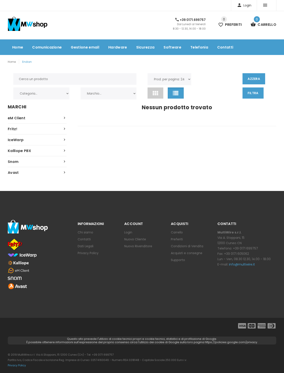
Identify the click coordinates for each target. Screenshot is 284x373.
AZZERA (254, 79)
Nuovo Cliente (135, 239)
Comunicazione (47, 47)
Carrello (177, 232)
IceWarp (16, 139)
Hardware (117, 47)
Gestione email (85, 47)
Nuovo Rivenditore (138, 246)
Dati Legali (85, 246)
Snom (13, 161)
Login (128, 232)
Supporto (178, 260)
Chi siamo (85, 232)
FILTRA (253, 93)
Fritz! (12, 129)
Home (17, 47)
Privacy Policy (88, 253)
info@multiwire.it (242, 264)
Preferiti (177, 239)
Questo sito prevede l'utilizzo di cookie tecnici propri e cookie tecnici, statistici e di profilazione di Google (141, 339)
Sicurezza (145, 47)
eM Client (16, 118)
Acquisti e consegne (186, 253)
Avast (13, 172)
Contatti (225, 47)
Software (172, 47)
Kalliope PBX (19, 150)
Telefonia (199, 47)
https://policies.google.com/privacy (231, 342)
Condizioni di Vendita (187, 246)
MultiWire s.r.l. (26, 355)
